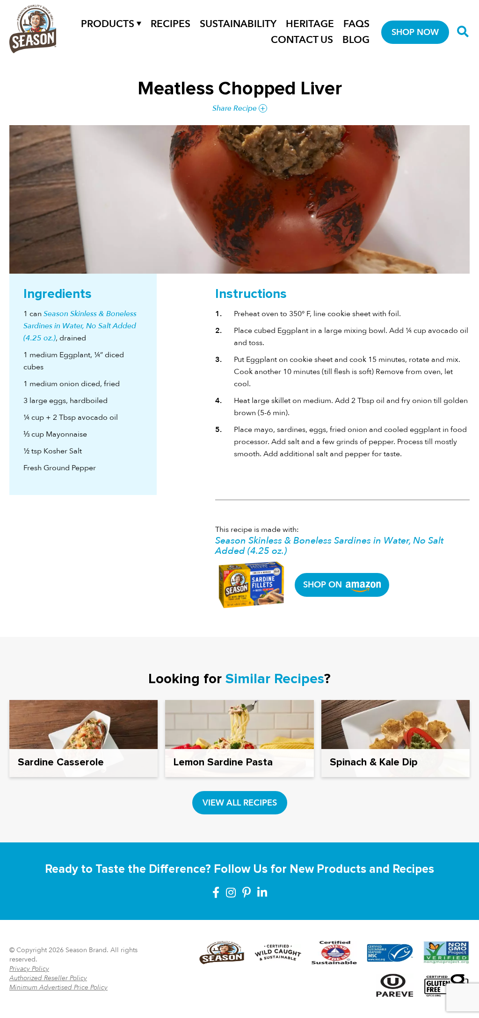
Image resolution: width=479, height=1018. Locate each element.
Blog (356, 40)
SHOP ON (323, 585)
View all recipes (240, 803)
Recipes (170, 24)
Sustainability (238, 24)
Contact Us (302, 40)
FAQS (356, 24)
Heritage (310, 24)
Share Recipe (234, 108)
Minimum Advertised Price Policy (58, 987)
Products (107, 24)
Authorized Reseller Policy (48, 978)
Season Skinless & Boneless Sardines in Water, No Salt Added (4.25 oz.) (80, 326)
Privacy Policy (29, 968)
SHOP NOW (415, 32)
